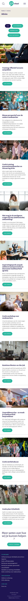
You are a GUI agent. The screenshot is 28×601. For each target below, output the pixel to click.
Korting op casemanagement (9, 563)
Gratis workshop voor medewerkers (11, 572)
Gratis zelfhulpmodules (7, 561)
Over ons (3, 586)
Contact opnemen (14, 544)
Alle (8, 25)
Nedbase (17, 597)
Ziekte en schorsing (6, 578)
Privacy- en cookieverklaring (14, 596)
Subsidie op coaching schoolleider (10, 569)
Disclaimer (14, 594)
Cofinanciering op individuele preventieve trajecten (12, 558)
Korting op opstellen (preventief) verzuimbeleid (10, 566)
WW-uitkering (5, 580)
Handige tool (14, 30)
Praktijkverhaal (14, 35)
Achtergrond (17, 25)
